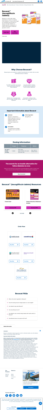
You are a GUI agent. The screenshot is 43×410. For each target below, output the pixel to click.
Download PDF (13, 207)
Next (30, 213)
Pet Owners (7, 1)
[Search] (38, 1)
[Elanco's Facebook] (6, 395)
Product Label (4, 36)
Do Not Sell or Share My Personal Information (28, 406)
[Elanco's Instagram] (14, 395)
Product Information (20, 4)
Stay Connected (14, 32)
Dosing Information (27, 4)
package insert (16, 339)
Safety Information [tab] (8, 326)
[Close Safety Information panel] (40, 330)
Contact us (13, 376)
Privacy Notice (13, 406)
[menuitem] (11, 4)
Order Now (6, 32)
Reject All (21, 408)
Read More (30, 387)
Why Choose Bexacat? (11, 4)
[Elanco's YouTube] (21, 395)
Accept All (31, 408)
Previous (13, 213)
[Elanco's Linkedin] (17, 395)
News (12, 378)
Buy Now (12, 244)
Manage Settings (12, 408)
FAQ (32, 4)
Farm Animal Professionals (17, 1)
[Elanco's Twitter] (10, 395)
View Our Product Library (7, 375)
